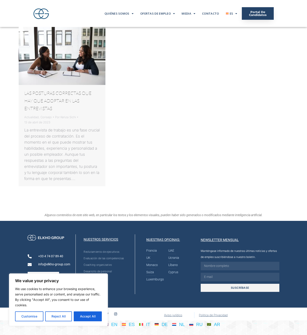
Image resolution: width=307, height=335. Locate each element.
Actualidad (31, 117)
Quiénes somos (117, 13)
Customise (29, 316)
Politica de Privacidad (213, 315)
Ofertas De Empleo (155, 13)
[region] (58, 299)
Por (65, 117)
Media (186, 13)
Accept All (88, 316)
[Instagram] (115, 314)
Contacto (210, 13)
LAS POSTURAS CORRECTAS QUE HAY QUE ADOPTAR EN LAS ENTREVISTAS (57, 100)
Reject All (58, 316)
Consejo (46, 117)
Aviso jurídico (173, 315)
